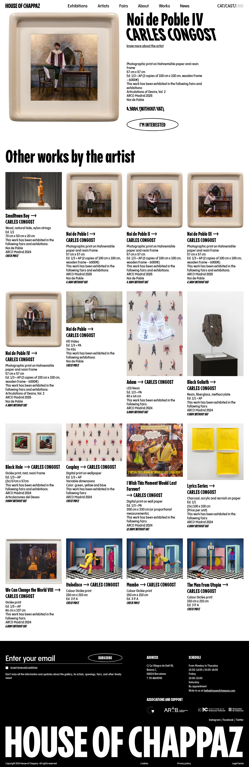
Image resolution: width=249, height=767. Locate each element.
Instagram (215, 719)
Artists (103, 6)
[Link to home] (22, 6)
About (143, 6)
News (184, 6)
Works (164, 6)
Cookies (144, 763)
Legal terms (238, 763)
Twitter (240, 719)
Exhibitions (78, 6)
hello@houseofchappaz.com (219, 690)
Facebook (228, 719)
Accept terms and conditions (23, 667)
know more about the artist (145, 46)
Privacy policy (184, 763)
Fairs (123, 6)
